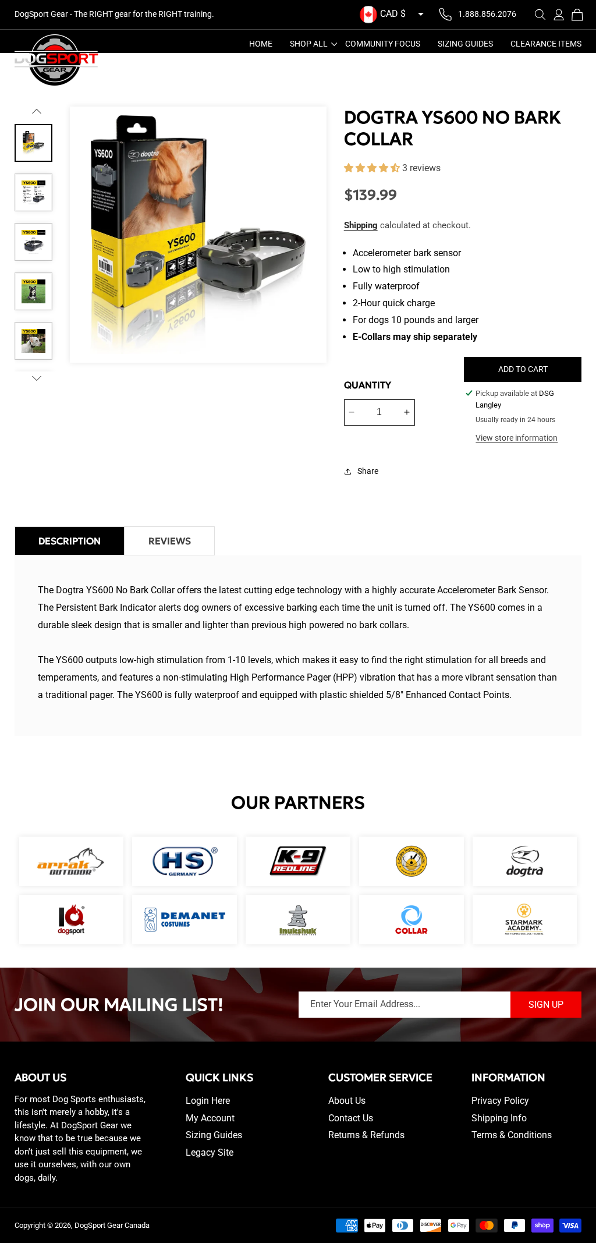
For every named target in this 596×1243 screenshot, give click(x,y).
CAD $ (393, 13)
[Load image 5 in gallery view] (33, 341)
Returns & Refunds (366, 1135)
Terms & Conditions (511, 1135)
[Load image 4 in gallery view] (33, 291)
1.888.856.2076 (487, 14)
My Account (210, 1118)
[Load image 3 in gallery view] (33, 242)
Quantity (367, 385)
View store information (517, 437)
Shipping (361, 225)
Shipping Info (499, 1118)
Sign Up (545, 1004)
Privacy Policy (500, 1100)
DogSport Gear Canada (112, 1225)
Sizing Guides (214, 1135)
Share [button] (367, 471)
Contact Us (350, 1118)
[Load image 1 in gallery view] (33, 143)
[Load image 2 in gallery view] (33, 192)
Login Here (208, 1100)
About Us (347, 1100)
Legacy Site (209, 1152)
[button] (540, 14)
